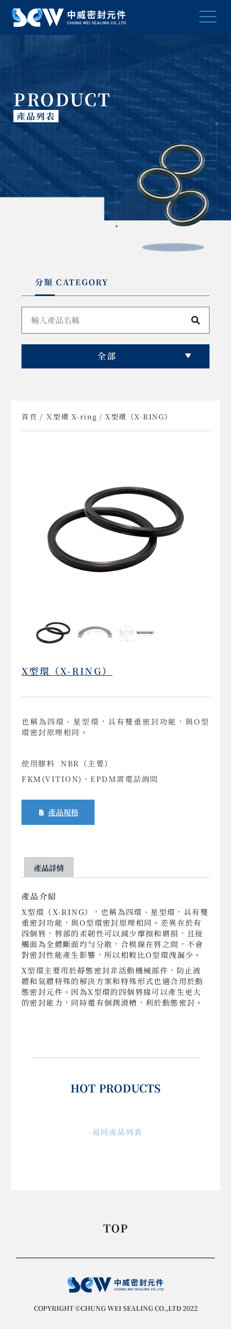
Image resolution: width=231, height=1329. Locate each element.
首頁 (29, 416)
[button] (208, 17)
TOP (115, 1229)
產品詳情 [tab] (49, 867)
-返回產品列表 (115, 1131)
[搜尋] (195, 320)
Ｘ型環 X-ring (71, 416)
